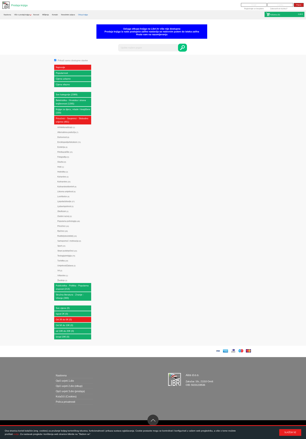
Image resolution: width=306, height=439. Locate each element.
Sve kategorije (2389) (66, 94)
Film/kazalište (65, 152)
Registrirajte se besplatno (254, 9)
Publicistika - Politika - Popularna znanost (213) (72, 287)
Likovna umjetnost (66, 191)
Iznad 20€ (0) (62, 336)
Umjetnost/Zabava (66, 266)
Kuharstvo (63, 177)
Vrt (59, 270)
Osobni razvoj (64, 216)
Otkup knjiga (83, 15)
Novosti (36, 15)
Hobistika (62, 172)
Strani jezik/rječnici (67, 251)
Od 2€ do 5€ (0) (64, 319)
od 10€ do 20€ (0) (65, 331)
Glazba (61, 162)
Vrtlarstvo (62, 275)
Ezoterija (62, 147)
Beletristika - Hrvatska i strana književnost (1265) (71, 102)
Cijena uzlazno (63, 78)
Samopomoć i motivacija (69, 241)
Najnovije (60, 67)
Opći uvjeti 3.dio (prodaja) (70, 391)
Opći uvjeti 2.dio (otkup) (69, 386)
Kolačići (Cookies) (66, 396)
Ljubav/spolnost (65, 206)
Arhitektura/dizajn (66, 127)
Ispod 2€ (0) (62, 313)
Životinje (62, 280)
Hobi (60, 167)
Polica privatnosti (65, 401)
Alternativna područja (67, 132)
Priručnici (63, 226)
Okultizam (62, 211)
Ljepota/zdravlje (66, 201)
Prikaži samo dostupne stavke (73, 60)
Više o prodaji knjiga (21, 15)
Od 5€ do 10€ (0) (64, 325)
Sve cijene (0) (63, 308)
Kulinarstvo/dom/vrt (66, 186)
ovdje (16, 434)
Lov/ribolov (63, 196)
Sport (61, 246)
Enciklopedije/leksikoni (69, 142)
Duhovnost (63, 137)
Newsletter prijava (68, 15)
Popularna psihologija (68, 221)
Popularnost (62, 73)
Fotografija (63, 157)
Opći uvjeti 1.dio (65, 380)
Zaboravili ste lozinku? (278, 9)
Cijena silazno (63, 84)
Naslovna (7, 15)
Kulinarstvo (63, 182)
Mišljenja (45, 15)
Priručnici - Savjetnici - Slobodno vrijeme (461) (72, 120)
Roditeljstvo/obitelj (67, 236)
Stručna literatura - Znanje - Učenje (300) (70, 296)
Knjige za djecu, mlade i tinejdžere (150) (73, 111)
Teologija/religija (66, 256)
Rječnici (62, 231)
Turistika (62, 261)
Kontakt (55, 15)
